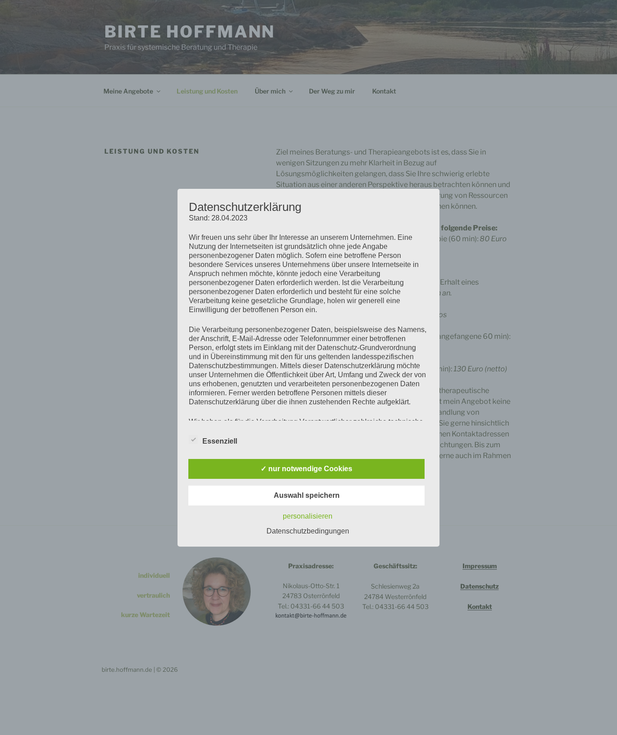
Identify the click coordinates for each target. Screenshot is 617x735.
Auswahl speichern (307, 495)
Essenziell (219, 441)
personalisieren (307, 516)
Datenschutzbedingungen (307, 531)
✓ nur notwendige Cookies (306, 469)
